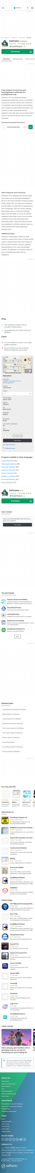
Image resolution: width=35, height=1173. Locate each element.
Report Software (10, 444)
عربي (2, 1147)
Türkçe (31, 1152)
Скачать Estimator (7, 461)
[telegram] (24, 1139)
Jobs (2, 1088)
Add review (17, 440)
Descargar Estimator (8, 467)
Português (9, 1152)
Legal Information (6, 1121)
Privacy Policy (5, 1126)
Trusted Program (16, 46)
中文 (9, 1155)
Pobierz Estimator (7, 473)
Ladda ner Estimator (8, 470)
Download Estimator (8, 479)
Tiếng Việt (4, 1155)
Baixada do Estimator (8, 476)
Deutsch (7, 1147)
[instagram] (6, 1139)
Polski (3, 1152)
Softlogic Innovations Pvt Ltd (11, 381)
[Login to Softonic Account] (32, 8)
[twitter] (17, 435)
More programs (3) (8, 382)
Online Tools (5, 1096)
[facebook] (13, 435)
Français (23, 1147)
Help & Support (5, 1086)
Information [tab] (6, 59)
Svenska (20, 1152)
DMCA (3, 1119)
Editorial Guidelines (6, 1091)
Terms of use (5, 1124)
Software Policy (6, 1109)
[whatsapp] (21, 435)
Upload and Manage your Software (11, 1106)
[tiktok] (10, 1139)
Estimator (18, 41)
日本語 (19, 1150)
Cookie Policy (5, 1129)
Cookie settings (5, 1131)
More (17, 636)
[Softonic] (17, 8)
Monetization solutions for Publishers (12, 1104)
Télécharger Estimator (8, 464)
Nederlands (29, 1150)
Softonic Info (5, 1081)
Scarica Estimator (7, 482)
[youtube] (20, 1139)
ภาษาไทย (26, 1152)
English (13, 1147)
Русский (14, 1152)
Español (18, 1147)
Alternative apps (10, 448)
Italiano (14, 1150)
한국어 (24, 1150)
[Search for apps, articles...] (28, 8)
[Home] (2, 37)
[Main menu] (3, 8)
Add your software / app (8, 1093)
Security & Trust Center (8, 1084)
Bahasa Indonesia (6, 1150)
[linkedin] (17, 1139)
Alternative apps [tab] (18, 59)
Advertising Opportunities (8, 1111)
